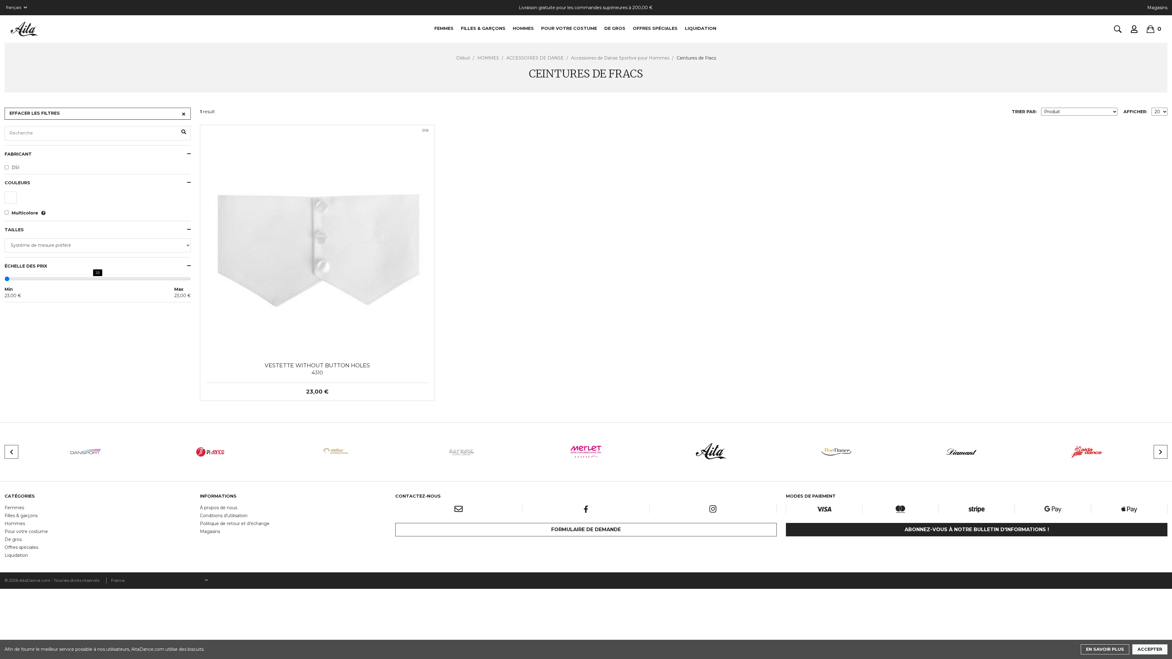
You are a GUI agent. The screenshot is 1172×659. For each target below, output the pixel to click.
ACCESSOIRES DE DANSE (535, 58)
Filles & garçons (21, 515)
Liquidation (16, 555)
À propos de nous (218, 507)
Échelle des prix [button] (26, 266)
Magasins (1157, 7)
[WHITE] (11, 199)
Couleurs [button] (17, 182)
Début (463, 58)
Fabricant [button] (18, 154)
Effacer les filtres (34, 113)
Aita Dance (24, 29)
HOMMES (523, 28)
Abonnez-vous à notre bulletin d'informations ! (977, 529)
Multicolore (25, 213)
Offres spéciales (655, 28)
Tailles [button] (14, 229)
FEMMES (444, 28)
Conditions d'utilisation (224, 515)
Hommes (15, 523)
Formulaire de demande (586, 529)
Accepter (1150, 649)
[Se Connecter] (1134, 29)
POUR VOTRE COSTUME (569, 28)
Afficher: (1135, 111)
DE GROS (614, 28)
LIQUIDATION (700, 28)
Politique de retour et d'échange (234, 523)
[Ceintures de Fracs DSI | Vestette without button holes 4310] (317, 242)
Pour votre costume (26, 531)
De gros (13, 539)
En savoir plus (1105, 649)
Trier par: (1024, 111)
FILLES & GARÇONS (483, 28)
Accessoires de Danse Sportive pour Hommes (620, 58)
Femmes (14, 507)
